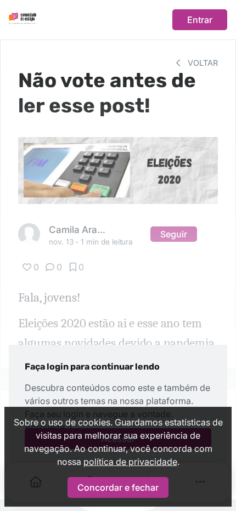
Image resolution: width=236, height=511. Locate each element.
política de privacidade (130, 461)
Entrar (199, 19)
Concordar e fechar (118, 487)
